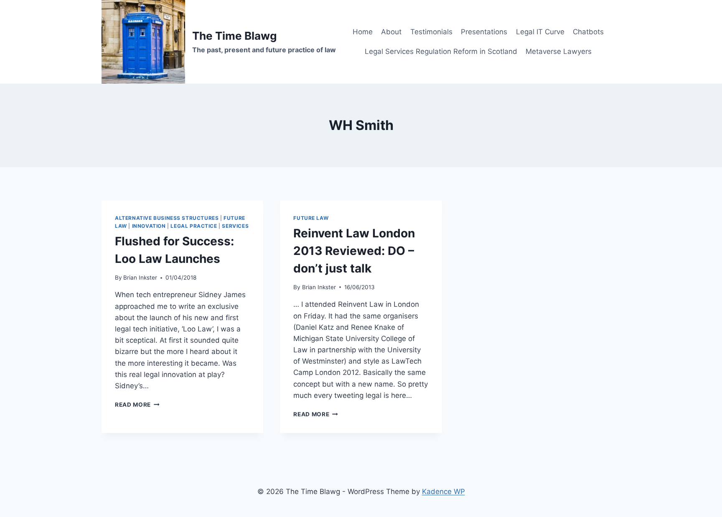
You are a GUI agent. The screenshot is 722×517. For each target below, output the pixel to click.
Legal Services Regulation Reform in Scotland (441, 51)
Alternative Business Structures (167, 218)
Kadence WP (443, 491)
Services (235, 226)
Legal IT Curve (540, 32)
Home (363, 32)
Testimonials (431, 32)
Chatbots (588, 32)
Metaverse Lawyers (559, 51)
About (391, 32)
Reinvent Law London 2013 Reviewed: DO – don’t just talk (354, 250)
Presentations (484, 32)
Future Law (310, 218)
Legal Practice (193, 226)
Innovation (149, 226)
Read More (137, 404)
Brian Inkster (140, 277)
